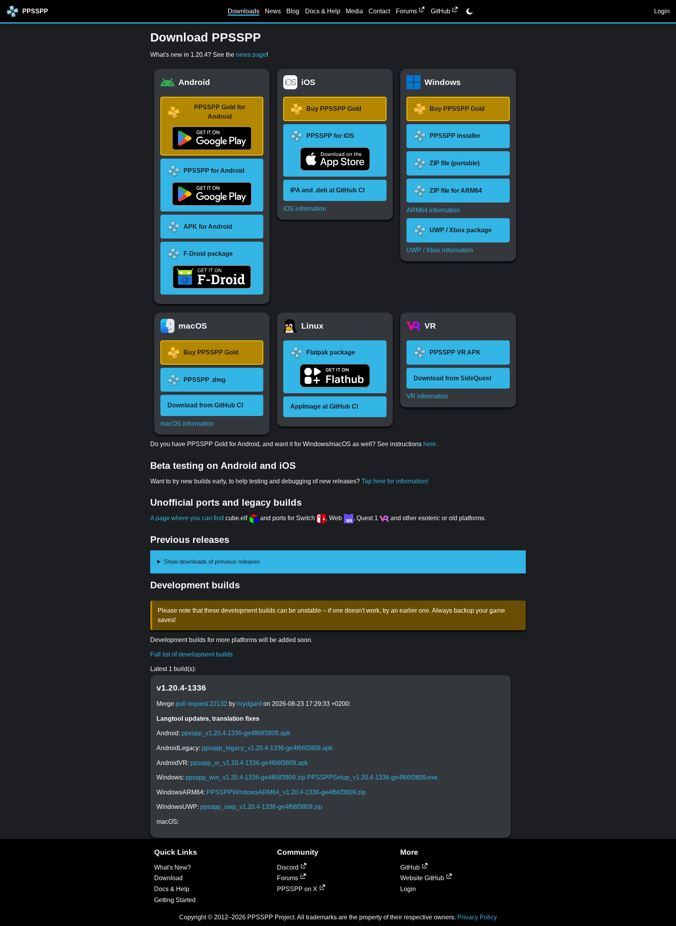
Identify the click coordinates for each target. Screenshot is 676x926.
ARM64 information (433, 210)
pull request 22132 (201, 703)
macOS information (187, 423)
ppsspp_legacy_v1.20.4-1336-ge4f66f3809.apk (267, 748)
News (273, 11)
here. (430, 444)
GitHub (440, 11)
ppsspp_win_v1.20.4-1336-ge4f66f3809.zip (245, 777)
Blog (292, 11)
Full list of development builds (191, 654)
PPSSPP (35, 11)
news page (251, 54)
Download (168, 878)
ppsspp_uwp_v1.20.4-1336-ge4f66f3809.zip (261, 806)
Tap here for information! (394, 481)
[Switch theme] (469, 11)
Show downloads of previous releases (212, 561)
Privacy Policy (477, 917)
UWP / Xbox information (439, 250)
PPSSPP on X (297, 889)
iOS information (304, 208)
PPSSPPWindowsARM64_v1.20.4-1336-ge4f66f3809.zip (286, 792)
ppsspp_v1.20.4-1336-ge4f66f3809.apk (236, 733)
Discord (287, 867)
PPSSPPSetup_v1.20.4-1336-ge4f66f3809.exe (372, 777)
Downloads (243, 11)
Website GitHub (422, 878)
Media (354, 11)
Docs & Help (322, 11)
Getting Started (175, 900)
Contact (379, 11)
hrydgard (249, 703)
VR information (427, 396)
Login (662, 11)
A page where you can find (187, 518)
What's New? (172, 867)
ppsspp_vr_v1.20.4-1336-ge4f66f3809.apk (249, 763)
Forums (406, 11)
